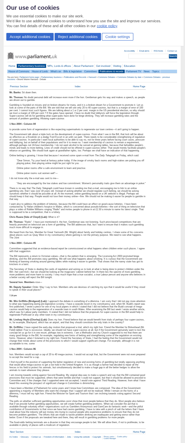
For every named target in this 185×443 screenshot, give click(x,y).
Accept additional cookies (30, 37)
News (147, 71)
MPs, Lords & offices (59, 65)
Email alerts (144, 51)
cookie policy (107, 26)
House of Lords (40, 71)
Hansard (92, 77)
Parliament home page (29, 77)
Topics (155, 71)
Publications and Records (75, 77)
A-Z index (13, 437)
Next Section (16, 432)
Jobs (69, 437)
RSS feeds (158, 51)
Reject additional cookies (78, 37)
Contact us (172, 51)
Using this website (82, 437)
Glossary (25, 437)
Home (11, 65)
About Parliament (83, 65)
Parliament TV (133, 71)
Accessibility (129, 51)
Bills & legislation (73, 71)
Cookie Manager (110, 438)
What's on (56, 71)
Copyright (96, 437)
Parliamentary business (31, 65)
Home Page (139, 86)
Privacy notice (109, 437)
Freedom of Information (54, 437)
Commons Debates (106, 77)
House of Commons (18, 71)
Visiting (117, 65)
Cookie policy (122, 437)
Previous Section (19, 86)
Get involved (103, 65)
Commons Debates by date (129, 77)
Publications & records (111, 71)
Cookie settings (117, 37)
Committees (90, 71)
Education (129, 65)
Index (78, 86)
